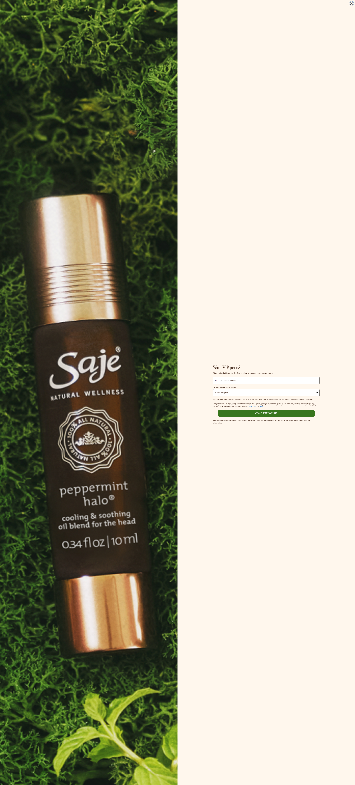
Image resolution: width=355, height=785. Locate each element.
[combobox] (218, 380)
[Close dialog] (351, 3)
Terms (261, 406)
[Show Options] (316, 392)
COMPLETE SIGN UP (266, 413)
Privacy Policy (253, 406)
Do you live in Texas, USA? (224, 387)
